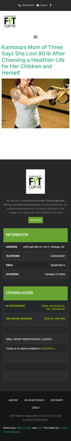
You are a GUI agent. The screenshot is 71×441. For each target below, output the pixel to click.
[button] (59, 22)
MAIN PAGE (13, 400)
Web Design (24, 427)
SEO (40, 427)
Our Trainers (56, 400)
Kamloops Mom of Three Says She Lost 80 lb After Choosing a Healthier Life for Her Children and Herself (33, 60)
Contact (35, 407)
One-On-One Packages (34, 400)
